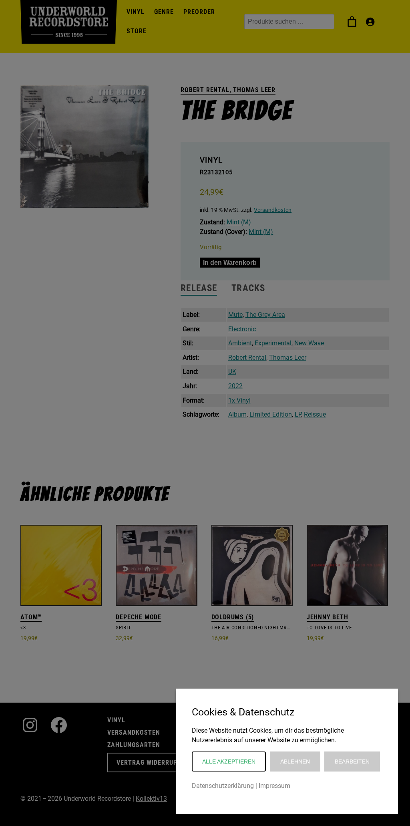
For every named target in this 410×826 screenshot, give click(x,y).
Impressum (274, 786)
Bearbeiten (352, 761)
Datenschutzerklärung (223, 786)
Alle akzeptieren (228, 761)
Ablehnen (295, 761)
